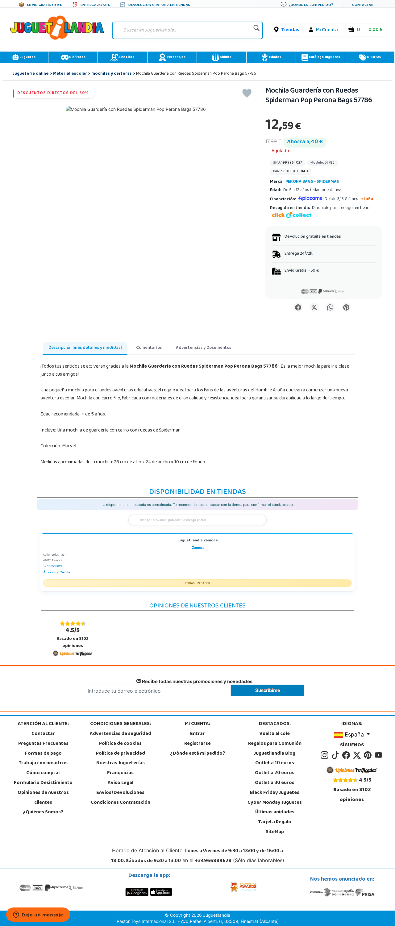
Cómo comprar (43, 773)
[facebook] (347, 755)
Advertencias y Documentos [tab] (203, 348)
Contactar (43, 734)
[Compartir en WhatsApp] (330, 307)
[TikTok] (336, 755)
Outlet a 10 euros (274, 763)
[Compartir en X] (314, 307)
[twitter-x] (357, 755)
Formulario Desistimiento (43, 783)
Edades (274, 57)
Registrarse (197, 744)
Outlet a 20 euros (274, 773)
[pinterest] (368, 755)
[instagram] (325, 755)
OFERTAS (373, 57)
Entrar (197, 734)
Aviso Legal (120, 783)
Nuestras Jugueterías (120, 763)
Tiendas (290, 30)
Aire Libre (126, 57)
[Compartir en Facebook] (298, 307)
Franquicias (120, 773)
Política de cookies (120, 744)
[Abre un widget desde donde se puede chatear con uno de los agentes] (38, 915)
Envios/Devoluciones (120, 793)
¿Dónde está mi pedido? (197, 754)
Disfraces (77, 57)
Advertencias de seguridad (120, 734)
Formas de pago (43, 754)
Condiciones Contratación (120, 803)
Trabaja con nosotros (43, 763)
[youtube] (379, 755)
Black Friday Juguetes (274, 793)
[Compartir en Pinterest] (346, 307)
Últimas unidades (274, 812)
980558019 (54, 566)
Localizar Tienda (58, 572)
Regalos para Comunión (274, 744)
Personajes (175, 57)
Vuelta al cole (275, 734)
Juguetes (27, 57)
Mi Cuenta (327, 30)
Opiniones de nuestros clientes (43, 798)
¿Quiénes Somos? (43, 812)
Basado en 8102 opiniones (72, 638)
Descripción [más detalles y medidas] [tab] (85, 348)
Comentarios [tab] (149, 348)
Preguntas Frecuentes (43, 744)
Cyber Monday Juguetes (274, 803)
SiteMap (275, 832)
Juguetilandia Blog (274, 754)
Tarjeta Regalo (274, 822)
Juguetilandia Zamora (198, 541)
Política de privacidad (120, 754)
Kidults (225, 57)
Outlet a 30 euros (274, 783)
